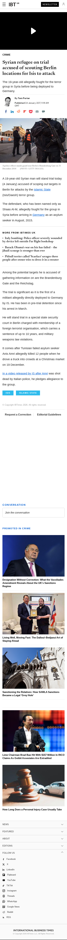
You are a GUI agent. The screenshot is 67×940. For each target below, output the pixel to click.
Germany (39, 214)
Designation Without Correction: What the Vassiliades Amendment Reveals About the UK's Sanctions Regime (32, 583)
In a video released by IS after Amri (25, 373)
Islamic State (42, 189)
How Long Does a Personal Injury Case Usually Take (32, 809)
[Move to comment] (43, 111)
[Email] (37, 111)
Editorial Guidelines (49, 414)
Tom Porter (24, 98)
